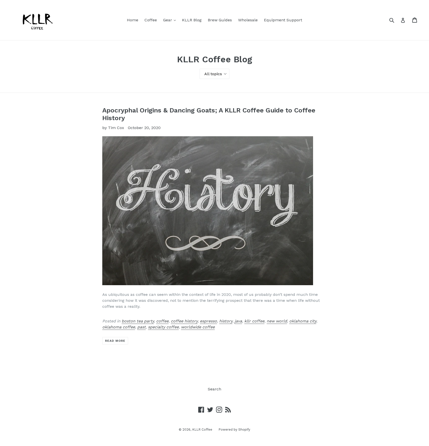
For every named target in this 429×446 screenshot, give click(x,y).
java (238, 321)
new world (277, 321)
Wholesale (248, 20)
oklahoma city (302, 321)
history (225, 321)
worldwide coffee (198, 327)
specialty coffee (163, 327)
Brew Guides (220, 20)
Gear (170, 19)
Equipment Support (283, 20)
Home (132, 20)
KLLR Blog (192, 20)
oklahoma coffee (118, 327)
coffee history (184, 321)
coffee (162, 321)
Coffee (150, 20)
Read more (115, 341)
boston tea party (138, 321)
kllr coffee (254, 321)
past (141, 327)
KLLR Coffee (202, 429)
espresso (208, 321)
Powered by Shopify (234, 429)
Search (214, 389)
